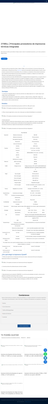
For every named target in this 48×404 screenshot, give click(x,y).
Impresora (19, 70)
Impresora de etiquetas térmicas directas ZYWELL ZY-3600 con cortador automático (11, 355)
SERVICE (28, 337)
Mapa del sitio (28, 401)
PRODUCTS (23, 337)
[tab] (24, 65)
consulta (4, 58)
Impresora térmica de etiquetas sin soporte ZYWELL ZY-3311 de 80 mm (11, 374)
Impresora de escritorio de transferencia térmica (10, 337)
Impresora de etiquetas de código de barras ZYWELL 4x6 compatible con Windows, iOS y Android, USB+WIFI (12, 392)
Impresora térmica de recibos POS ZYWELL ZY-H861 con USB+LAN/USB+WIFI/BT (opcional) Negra (35, 355)
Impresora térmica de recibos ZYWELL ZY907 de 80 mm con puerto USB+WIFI (35, 374)
